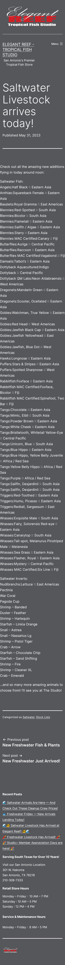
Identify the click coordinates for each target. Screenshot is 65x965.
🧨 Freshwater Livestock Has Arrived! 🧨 (31, 837)
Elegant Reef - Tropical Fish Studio (18, 49)
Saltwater (28, 717)
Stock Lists (43, 717)
